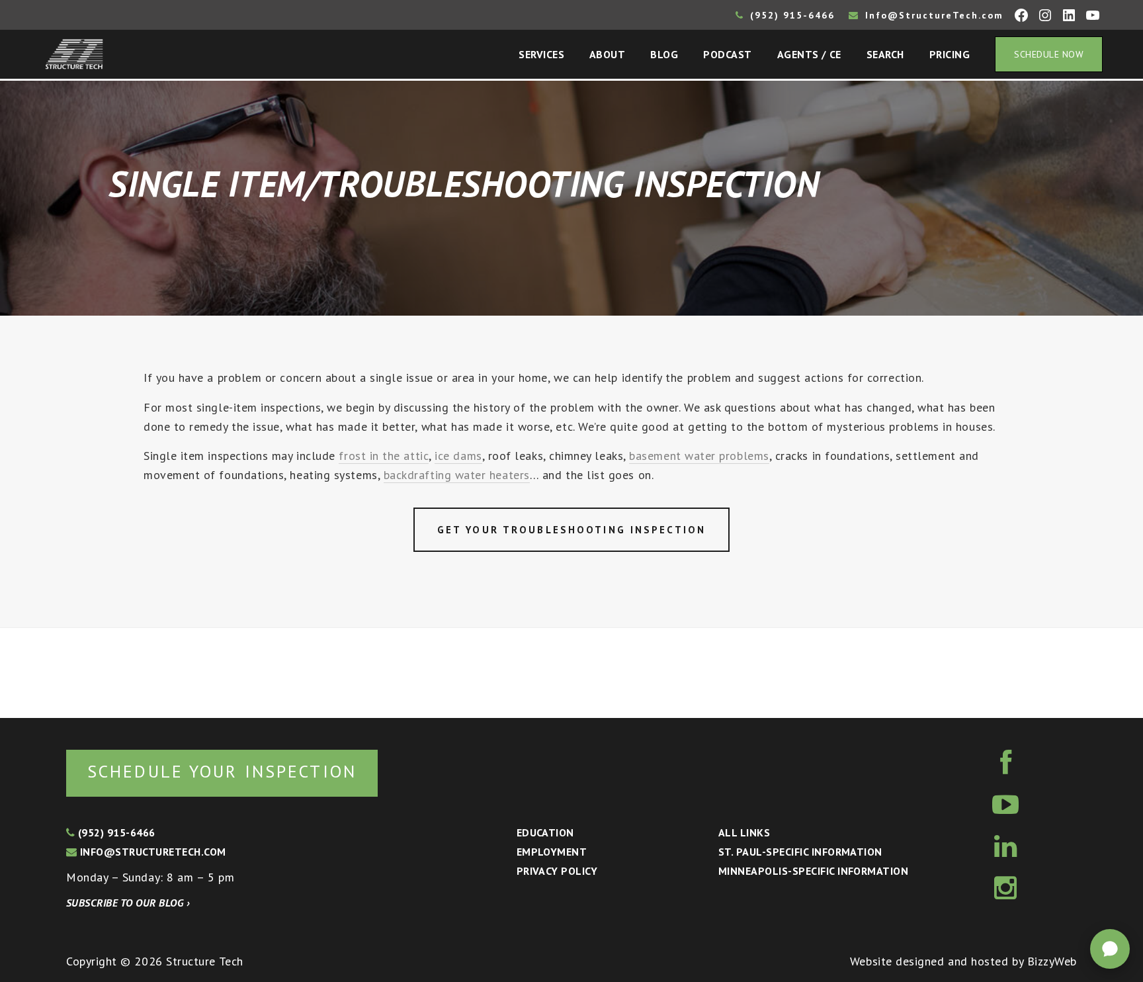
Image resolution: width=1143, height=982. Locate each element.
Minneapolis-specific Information (813, 870)
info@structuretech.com (151, 851)
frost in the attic (384, 455)
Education (545, 832)
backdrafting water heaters (457, 474)
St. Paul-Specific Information (800, 851)
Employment (552, 851)
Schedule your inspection (222, 771)
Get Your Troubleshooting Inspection (571, 529)
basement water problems (699, 455)
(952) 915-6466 (790, 15)
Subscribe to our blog (128, 902)
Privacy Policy (557, 870)
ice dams (458, 455)
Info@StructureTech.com (932, 15)
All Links (744, 832)
